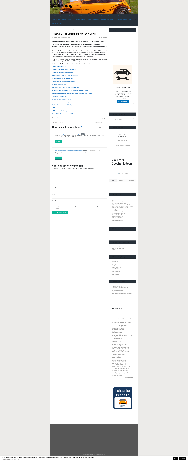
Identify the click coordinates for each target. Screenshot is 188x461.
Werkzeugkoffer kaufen (117, 220)
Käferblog (62, 5)
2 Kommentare (104, 37)
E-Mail (54, 194)
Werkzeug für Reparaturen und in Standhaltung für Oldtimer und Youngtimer (122, 292)
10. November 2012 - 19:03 (95, 150)
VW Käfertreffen (115, 274)
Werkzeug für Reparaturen (117, 377)
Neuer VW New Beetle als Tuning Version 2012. (65, 75)
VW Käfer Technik (116, 271)
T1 (123, 341)
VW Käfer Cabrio (119, 361)
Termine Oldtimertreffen (117, 290)
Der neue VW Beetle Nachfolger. (61, 102)
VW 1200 (116, 348)
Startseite (54, 29)
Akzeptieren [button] (182, 458)
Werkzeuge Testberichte (117, 375)
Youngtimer (128, 377)
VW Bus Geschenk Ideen (117, 217)
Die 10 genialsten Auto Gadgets (119, 203)
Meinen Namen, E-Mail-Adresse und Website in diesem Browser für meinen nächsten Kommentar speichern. (78, 207)
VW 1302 (113, 235)
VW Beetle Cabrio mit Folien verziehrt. (62, 72)
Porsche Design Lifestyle (117, 216)
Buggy (122, 318)
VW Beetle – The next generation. (61, 99)
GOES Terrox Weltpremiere (118, 211)
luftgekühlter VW (119, 335)
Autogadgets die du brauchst (118, 199)
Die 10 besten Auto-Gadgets (118, 201)
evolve (84, 454)
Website (54, 200)
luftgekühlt (122, 325)
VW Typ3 (114, 368)
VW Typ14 (126, 368)
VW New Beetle (123, 366)
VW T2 (113, 249)
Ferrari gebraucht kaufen (118, 209)
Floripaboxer (115, 210)
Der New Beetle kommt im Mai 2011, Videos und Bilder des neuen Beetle (72, 105)
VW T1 (128, 366)
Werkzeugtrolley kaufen (117, 222)
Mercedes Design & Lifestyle (118, 213)
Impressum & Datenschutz (118, 286)
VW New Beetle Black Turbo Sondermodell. (64, 69)
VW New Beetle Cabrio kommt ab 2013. (63, 78)
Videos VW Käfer (115, 268)
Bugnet (113, 233)
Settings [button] (175, 458)
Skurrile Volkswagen (116, 267)
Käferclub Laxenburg (116, 246)
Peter (69, 37)
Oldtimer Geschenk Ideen (117, 214)
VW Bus (113, 270)
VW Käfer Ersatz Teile (117, 219)
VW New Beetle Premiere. (59, 84)
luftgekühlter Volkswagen (118, 330)
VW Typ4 (119, 368)
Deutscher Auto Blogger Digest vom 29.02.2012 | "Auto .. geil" (67, 134)
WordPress (103, 454)
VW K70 (123, 354)
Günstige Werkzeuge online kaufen (122, 319)
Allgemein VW (60, 29)
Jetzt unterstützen (122, 101)
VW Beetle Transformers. (59, 66)
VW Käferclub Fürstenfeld (118, 248)
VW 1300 (125, 348)
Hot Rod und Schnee (58, 122)
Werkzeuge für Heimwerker (117, 372)
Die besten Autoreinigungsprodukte (120, 207)
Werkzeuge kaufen (128, 372)
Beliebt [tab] (113, 180)
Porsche (114, 265)
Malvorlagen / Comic (116, 263)
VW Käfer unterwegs (116, 273)
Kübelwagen (114, 325)
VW (125, 344)
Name (54, 188)
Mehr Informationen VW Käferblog (120, 287)
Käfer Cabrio (125, 322)
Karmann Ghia (115, 322)
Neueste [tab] (121, 180)
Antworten (58, 141)
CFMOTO (114, 200)
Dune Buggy (128, 318)
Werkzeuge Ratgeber (127, 373)
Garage (113, 319)
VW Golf (119, 354)
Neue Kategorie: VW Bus (100, 122)
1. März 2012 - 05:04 (91, 133)
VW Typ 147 (120, 370)
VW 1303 (125, 351)
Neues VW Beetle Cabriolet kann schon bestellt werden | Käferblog (69, 150)
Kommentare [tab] (131, 180)
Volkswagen (117, 344)
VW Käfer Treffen (115, 366)
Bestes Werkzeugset (116, 318)
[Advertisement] (123, 50)
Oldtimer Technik (125, 339)
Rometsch (120, 341)
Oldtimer (114, 264)
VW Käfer (116, 357)
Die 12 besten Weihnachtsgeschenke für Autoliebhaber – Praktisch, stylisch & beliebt (122, 205)
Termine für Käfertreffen (117, 289)
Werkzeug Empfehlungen (117, 373)
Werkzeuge (125, 370)
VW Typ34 (114, 370)
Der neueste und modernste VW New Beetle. (64, 81)
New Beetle (130, 335)
